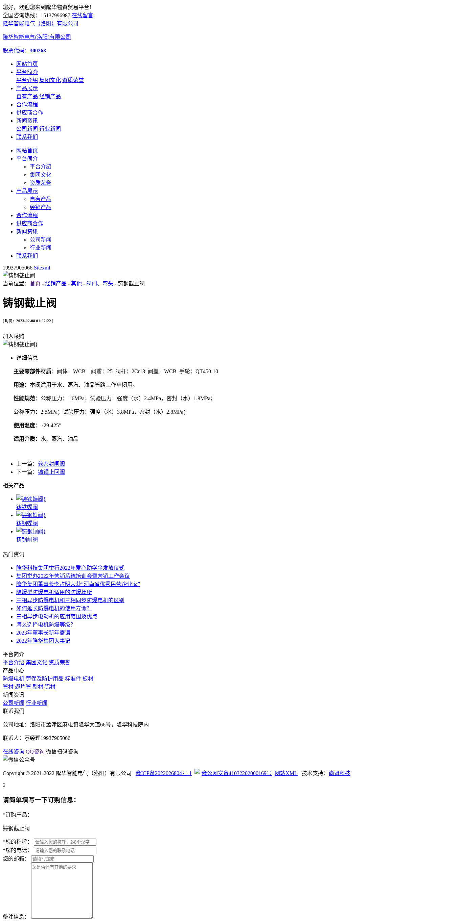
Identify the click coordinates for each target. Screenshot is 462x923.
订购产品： (17, 815)
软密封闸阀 (51, 464)
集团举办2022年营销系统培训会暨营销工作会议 (73, 576)
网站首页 (27, 64)
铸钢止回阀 (51, 472)
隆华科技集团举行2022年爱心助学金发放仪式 (70, 568)
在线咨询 (13, 751)
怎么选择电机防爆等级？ (46, 624)
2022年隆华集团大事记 (43, 641)
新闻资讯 (27, 121)
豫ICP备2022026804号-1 (164, 773)
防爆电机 (13, 679)
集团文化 (50, 80)
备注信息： (16, 917)
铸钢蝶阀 (27, 523)
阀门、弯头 (99, 283)
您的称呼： (17, 842)
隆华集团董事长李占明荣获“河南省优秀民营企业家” (78, 584)
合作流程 (27, 104)
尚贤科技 (339, 773)
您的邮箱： (16, 859)
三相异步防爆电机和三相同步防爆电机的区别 (70, 600)
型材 (37, 687)
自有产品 (27, 96)
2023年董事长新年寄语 (43, 633)
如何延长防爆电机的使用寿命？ (54, 608)
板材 (88, 679)
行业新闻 (50, 129)
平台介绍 (27, 80)
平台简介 (27, 72)
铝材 (50, 687)
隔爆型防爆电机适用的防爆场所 (54, 592)
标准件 (73, 679)
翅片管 (23, 687)
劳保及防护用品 (45, 679)
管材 (8, 687)
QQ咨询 (35, 751)
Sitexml (42, 268)
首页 (35, 283)
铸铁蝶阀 (27, 507)
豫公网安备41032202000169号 (237, 773)
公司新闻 (27, 129)
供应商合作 (29, 113)
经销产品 (50, 96)
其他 (76, 283)
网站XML (286, 773)
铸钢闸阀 (27, 539)
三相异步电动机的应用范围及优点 (56, 616)
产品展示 (27, 88)
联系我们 (27, 137)
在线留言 (82, 15)
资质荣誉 (73, 80)
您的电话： (17, 850)
